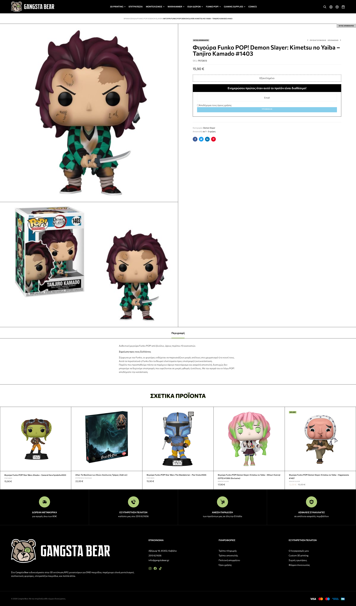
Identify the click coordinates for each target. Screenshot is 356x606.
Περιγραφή (178, 333)
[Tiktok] (160, 568)
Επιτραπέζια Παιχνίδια (83, 478)
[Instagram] (150, 568)
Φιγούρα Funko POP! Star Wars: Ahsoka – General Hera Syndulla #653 (35, 475)
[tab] (178, 332)
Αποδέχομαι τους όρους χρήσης (215, 105)
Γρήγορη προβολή (68, 416)
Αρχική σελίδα (130, 18)
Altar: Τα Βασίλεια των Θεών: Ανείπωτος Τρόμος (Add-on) (101, 475)
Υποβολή (267, 109)
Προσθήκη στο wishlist (68, 410)
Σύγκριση (68, 423)
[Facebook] (155, 568)
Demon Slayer (155, 18)
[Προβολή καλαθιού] (343, 7)
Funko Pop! (143, 18)
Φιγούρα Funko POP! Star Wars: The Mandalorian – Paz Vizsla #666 (176, 475)
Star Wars (8, 478)
